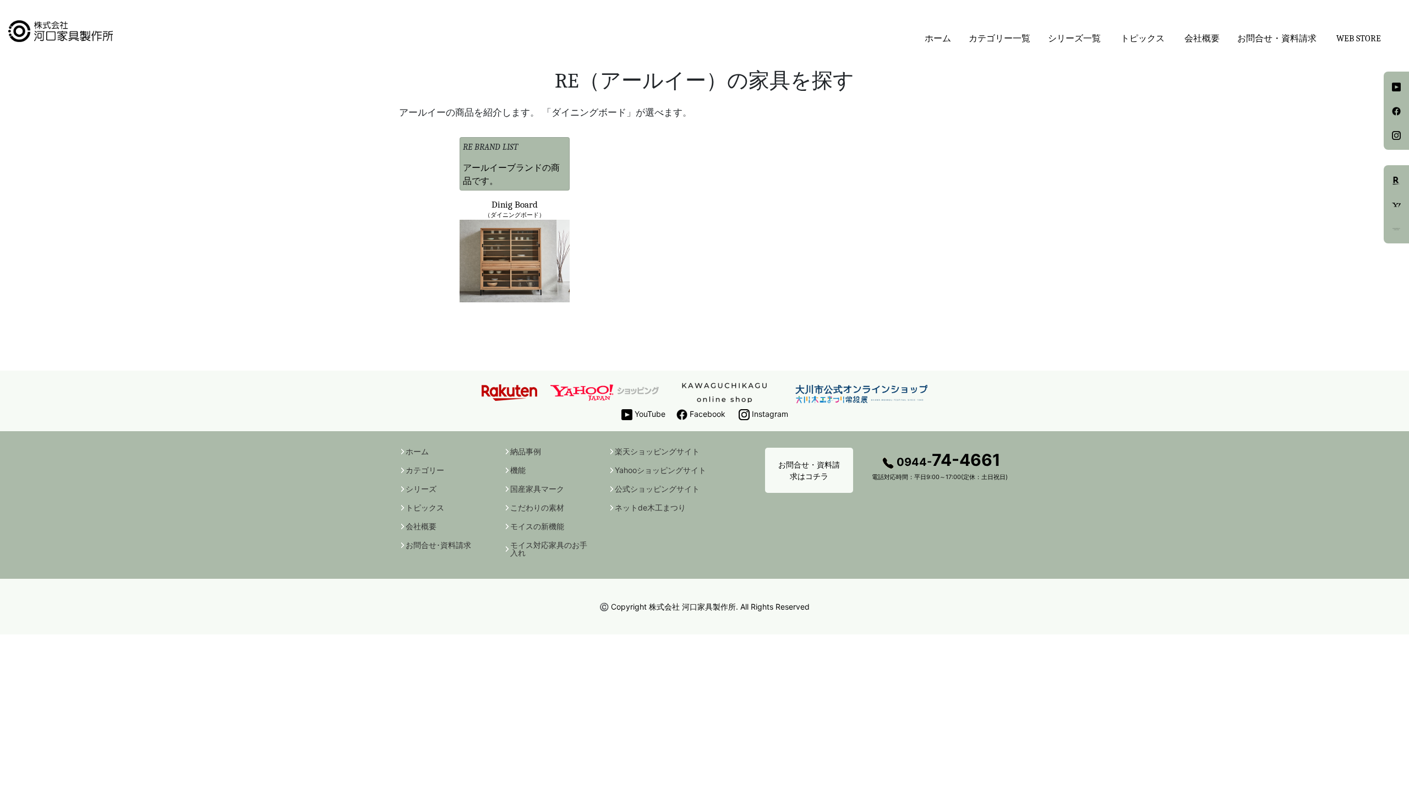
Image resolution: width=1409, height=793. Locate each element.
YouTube (648, 414)
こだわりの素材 (537, 508)
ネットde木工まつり (650, 508)
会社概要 (1202, 39)
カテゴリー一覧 (999, 39)
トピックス (425, 508)
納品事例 (525, 451)
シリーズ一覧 (1074, 39)
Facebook (706, 414)
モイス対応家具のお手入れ (548, 549)
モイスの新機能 (537, 526)
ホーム (938, 39)
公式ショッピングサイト (657, 489)
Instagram (769, 414)
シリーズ (421, 489)
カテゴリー (425, 470)
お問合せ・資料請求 (1277, 39)
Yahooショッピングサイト (660, 470)
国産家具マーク (537, 489)
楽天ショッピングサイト (657, 451)
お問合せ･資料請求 (438, 545)
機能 (518, 470)
